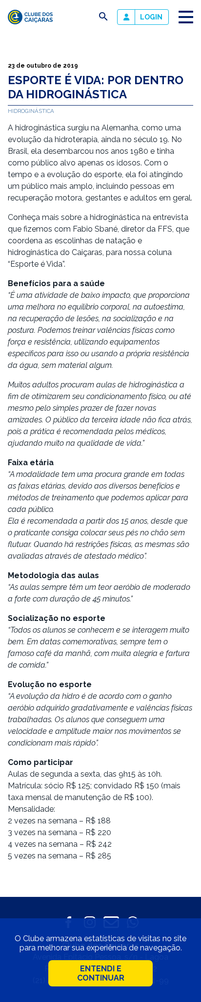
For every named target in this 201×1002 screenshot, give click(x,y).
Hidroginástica (31, 111)
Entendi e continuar (100, 973)
